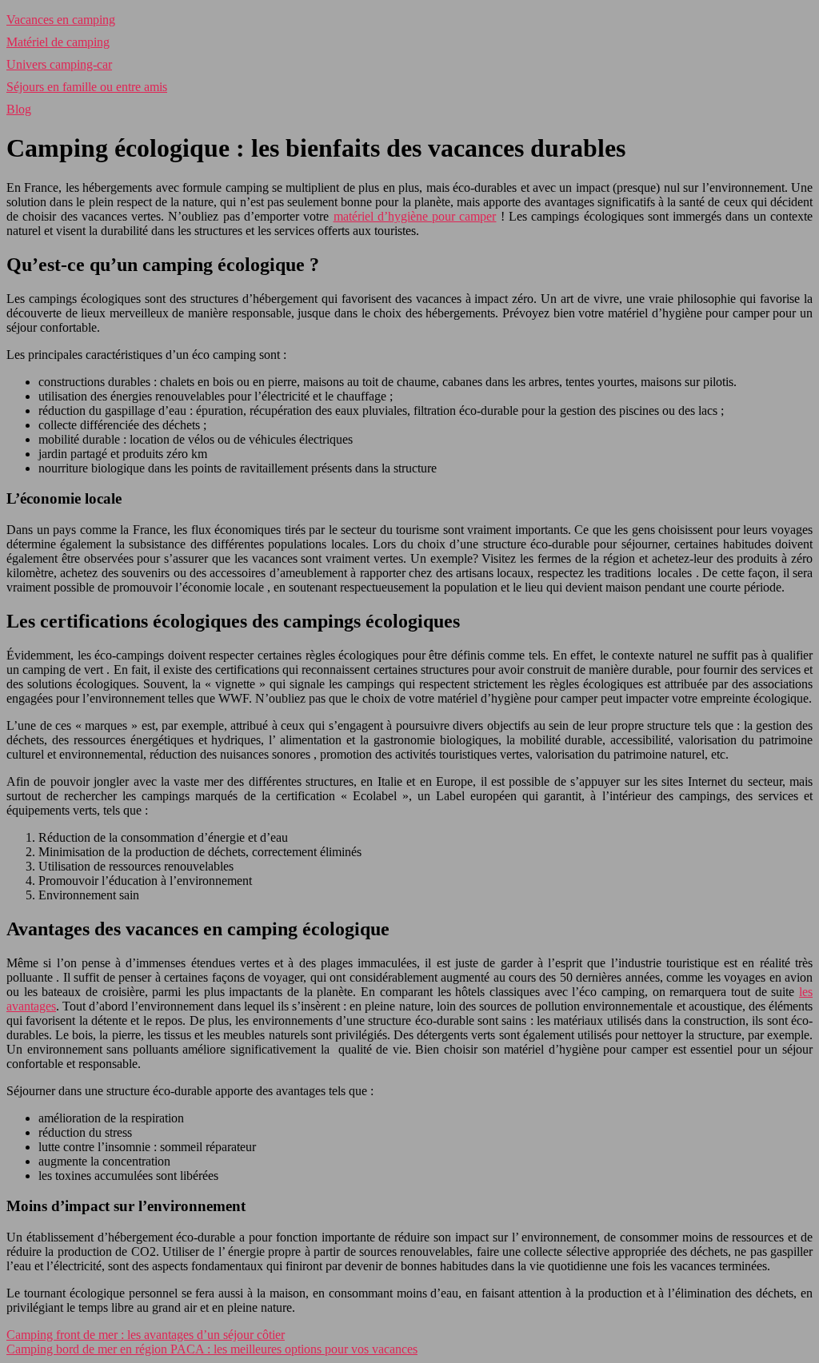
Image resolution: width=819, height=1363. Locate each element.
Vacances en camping (60, 19)
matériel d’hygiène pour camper (415, 216)
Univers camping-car (59, 64)
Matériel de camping (58, 42)
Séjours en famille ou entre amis (86, 87)
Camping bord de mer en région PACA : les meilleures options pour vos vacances (211, 1349)
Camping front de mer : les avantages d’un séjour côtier (145, 1334)
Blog (18, 109)
